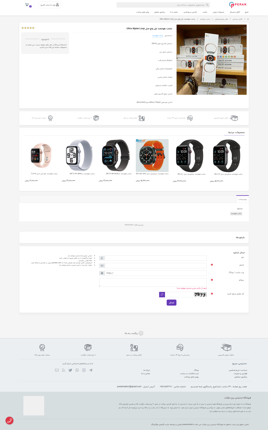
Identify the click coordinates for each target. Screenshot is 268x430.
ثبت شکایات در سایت (189, 373)
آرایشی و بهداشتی (190, 12)
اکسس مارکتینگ (157, 424)
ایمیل (241, 265)
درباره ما (146, 370)
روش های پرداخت (142, 12)
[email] (57, 370)
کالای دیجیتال (235, 12)
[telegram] (90, 370)
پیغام (241, 280)
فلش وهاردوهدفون (221, 19)
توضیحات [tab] (242, 199)
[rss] (63, 370)
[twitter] (70, 370)
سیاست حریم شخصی (238, 370)
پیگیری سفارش (159, 12)
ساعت (205, 12)
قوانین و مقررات (240, 373)
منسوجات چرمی (218, 12)
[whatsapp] (77, 370)
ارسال (171, 302)
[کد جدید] (162, 294)
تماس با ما (174, 12)
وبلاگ (196, 370)
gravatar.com (56, 262)
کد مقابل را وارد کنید (235, 294)
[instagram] (84, 370)
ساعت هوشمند (205, 19)
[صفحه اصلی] (248, 19)
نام (242, 257)
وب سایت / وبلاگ (236, 272)
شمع (246, 12)
